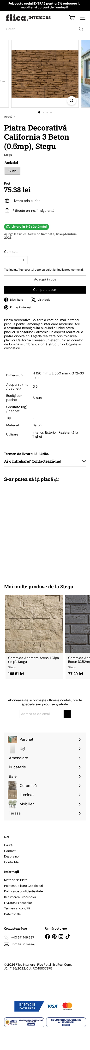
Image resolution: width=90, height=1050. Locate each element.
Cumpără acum (45, 289)
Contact (10, 851)
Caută (8, 845)
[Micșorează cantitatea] (8, 260)
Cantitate (11, 252)
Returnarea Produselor (20, 897)
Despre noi (11, 856)
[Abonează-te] (67, 714)
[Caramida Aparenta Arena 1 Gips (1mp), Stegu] (34, 637)
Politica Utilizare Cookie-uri (23, 886)
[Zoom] (71, 100)
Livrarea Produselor (18, 903)
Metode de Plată (15, 880)
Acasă (8, 116)
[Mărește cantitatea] (24, 260)
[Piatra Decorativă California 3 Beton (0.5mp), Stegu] (34, 529)
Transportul (26, 270)
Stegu (66, 586)
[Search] (81, 29)
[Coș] (71, 18)
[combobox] (45, 29)
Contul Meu (12, 862)
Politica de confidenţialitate (23, 891)
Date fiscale (12, 914)
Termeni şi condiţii (17, 908)
